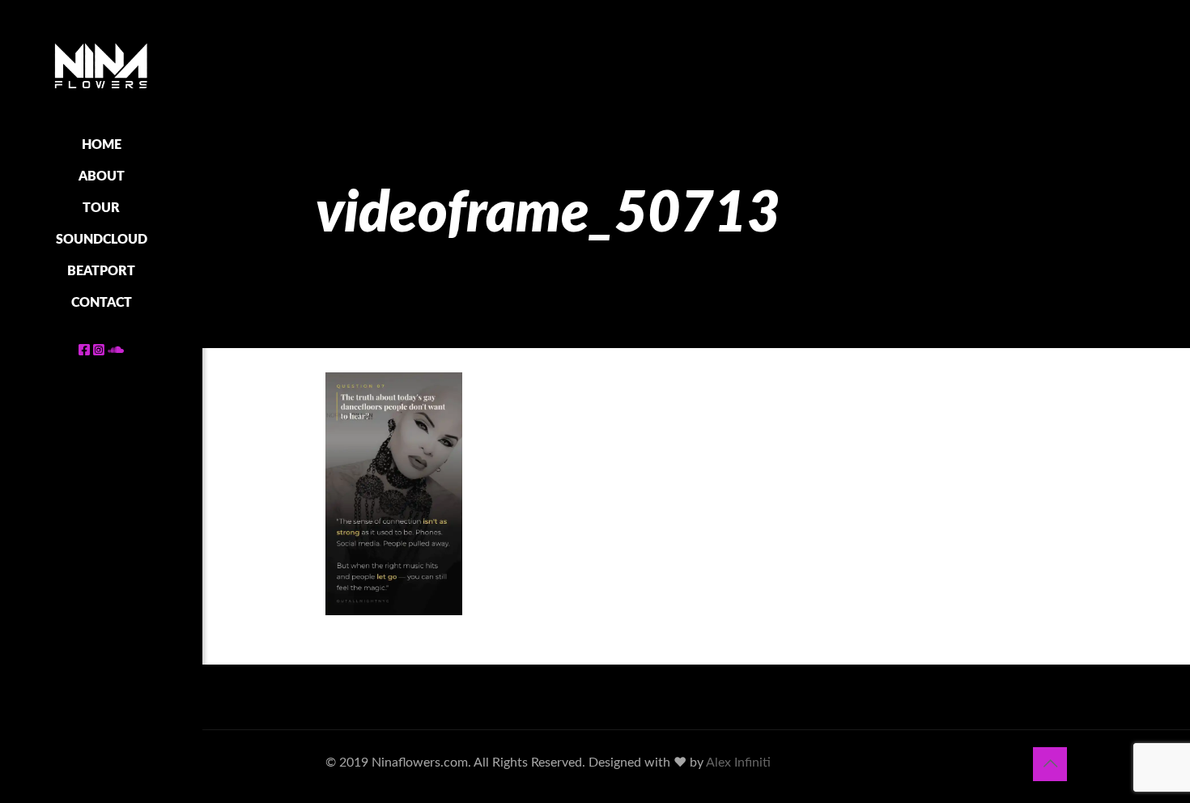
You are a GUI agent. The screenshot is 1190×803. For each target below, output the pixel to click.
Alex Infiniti (738, 762)
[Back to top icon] (1050, 764)
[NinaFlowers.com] (101, 64)
